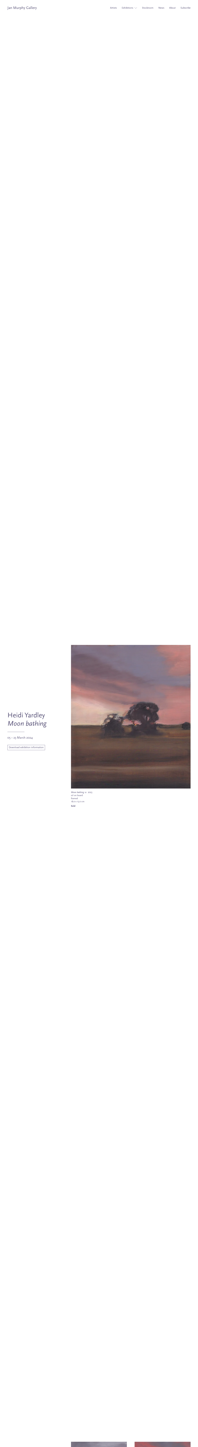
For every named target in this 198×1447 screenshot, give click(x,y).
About (172, 8)
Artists (113, 8)
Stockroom (147, 8)
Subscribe (186, 8)
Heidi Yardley (26, 715)
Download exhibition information (26, 747)
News (161, 8)
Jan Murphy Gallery (22, 8)
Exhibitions (128, 8)
